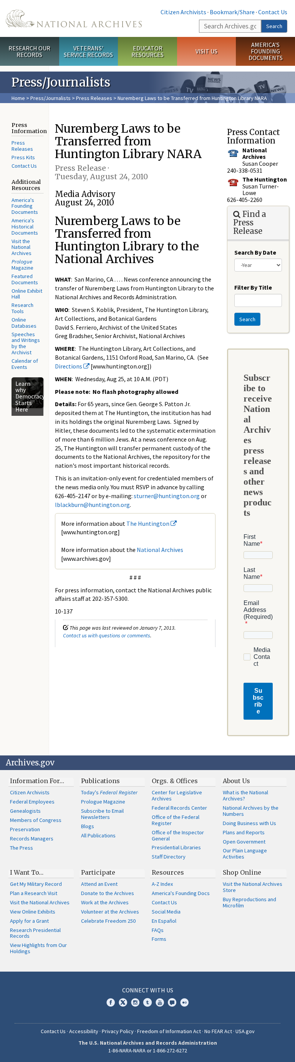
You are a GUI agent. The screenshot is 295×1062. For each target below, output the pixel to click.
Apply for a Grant (29, 920)
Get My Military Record (36, 883)
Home (18, 98)
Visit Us (206, 51)
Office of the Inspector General (178, 835)
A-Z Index (162, 883)
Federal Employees (32, 801)
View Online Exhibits (32, 911)
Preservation (25, 829)
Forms (159, 938)
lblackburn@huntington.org (92, 504)
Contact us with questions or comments (106, 635)
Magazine (22, 264)
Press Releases (94, 98)
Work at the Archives (105, 902)
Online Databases (24, 322)
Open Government (244, 841)
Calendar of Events (25, 363)
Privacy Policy (118, 1031)
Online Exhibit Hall (27, 293)
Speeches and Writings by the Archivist (26, 343)
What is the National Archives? (245, 795)
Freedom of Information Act (169, 1031)
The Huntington (148, 523)
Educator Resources (147, 51)
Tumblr (147, 1002)
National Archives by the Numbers (250, 810)
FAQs (158, 930)
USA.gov (245, 1031)
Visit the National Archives (21, 247)
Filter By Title (253, 287)
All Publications (98, 835)
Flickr (184, 1002)
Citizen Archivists (183, 12)
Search (274, 26)
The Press (21, 847)
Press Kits (23, 157)
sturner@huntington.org (167, 496)
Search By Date (255, 252)
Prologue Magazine (103, 801)
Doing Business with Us (249, 823)
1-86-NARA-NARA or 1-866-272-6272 (147, 1050)
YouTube (159, 1002)
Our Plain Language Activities (245, 853)
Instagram (135, 1002)
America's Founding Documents (266, 51)
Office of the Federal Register (175, 820)
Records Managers (31, 838)
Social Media (166, 911)
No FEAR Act (218, 1031)
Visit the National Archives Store (252, 887)
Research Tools (22, 308)
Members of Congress (35, 820)
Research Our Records (29, 51)
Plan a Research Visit (33, 893)
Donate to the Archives (107, 893)
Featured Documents (25, 279)
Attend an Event (99, 883)
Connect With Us (147, 990)
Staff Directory (169, 856)
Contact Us (272, 12)
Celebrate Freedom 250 (108, 920)
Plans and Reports (244, 832)
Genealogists (25, 810)
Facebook (110, 1002)
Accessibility (83, 1031)
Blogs (87, 826)
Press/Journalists (50, 98)
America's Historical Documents (25, 226)
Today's (109, 792)
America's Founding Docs (181, 893)
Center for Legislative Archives (177, 795)
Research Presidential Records (35, 933)
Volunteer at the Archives (110, 911)
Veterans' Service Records (88, 51)
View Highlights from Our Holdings (38, 948)
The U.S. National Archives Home (74, 18)
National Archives (160, 550)
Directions (69, 366)
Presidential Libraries (176, 847)
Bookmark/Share (232, 12)
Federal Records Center (179, 807)
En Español (164, 920)
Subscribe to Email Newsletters (102, 813)
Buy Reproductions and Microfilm (249, 902)
